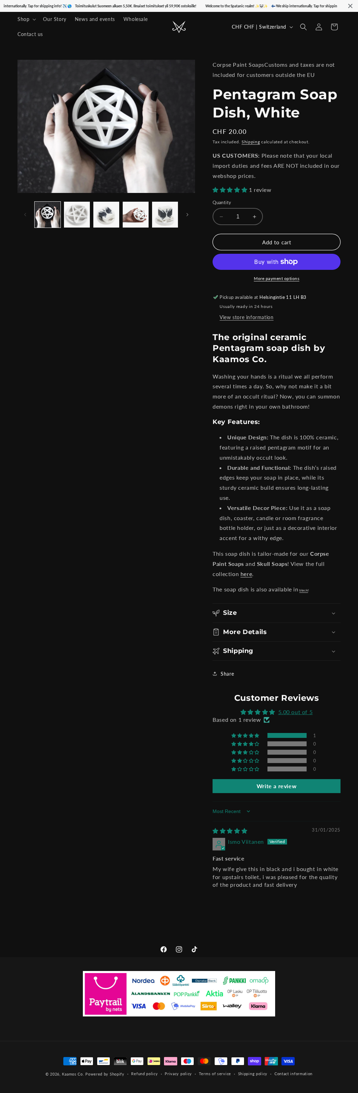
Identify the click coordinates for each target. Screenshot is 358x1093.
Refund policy (144, 1073)
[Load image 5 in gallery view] (165, 215)
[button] (26, 19)
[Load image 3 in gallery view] (106, 215)
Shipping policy (253, 1073)
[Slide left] (25, 214)
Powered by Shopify (104, 1074)
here (246, 573)
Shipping (251, 141)
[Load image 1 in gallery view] (47, 215)
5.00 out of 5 (295, 712)
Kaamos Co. (73, 1074)
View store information (246, 317)
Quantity (222, 202)
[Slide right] (187, 214)
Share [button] (227, 674)
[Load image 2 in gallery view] (77, 215)
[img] (230, 830)
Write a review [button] (276, 786)
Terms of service (215, 1073)
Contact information (293, 1073)
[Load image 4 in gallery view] (136, 215)
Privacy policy (178, 1073)
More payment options (276, 278)
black (303, 590)
